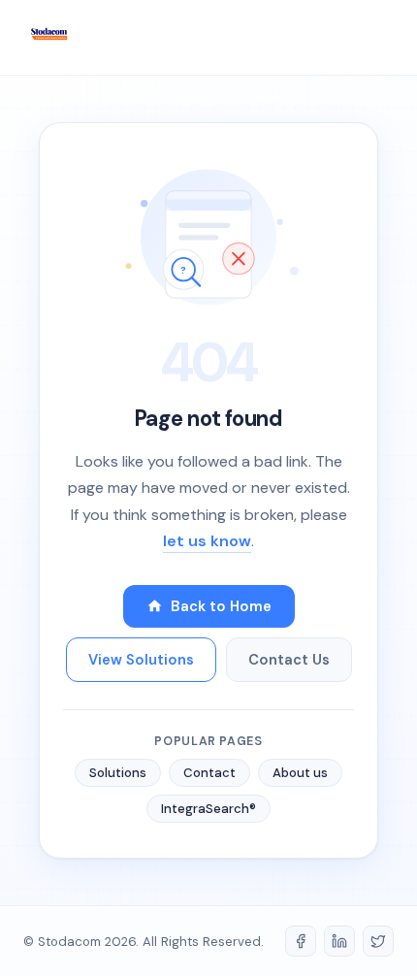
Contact (209, 773)
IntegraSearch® (208, 808)
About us (300, 773)
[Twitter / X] (378, 941)
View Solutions (141, 659)
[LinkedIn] (339, 941)
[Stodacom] (49, 37)
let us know (207, 541)
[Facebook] (300, 941)
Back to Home (221, 606)
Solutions (117, 773)
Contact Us (289, 659)
